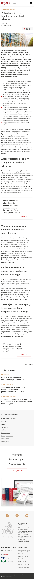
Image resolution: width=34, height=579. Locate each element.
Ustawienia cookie (23, 567)
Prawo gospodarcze (7, 384)
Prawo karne (5, 439)
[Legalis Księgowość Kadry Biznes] (8, 558)
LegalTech (4, 421)
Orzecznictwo (5, 374)
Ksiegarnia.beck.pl (23, 561)
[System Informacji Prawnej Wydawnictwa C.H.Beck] (8, 3)
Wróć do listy (29, 365)
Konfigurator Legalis (24, 551)
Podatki (3, 430)
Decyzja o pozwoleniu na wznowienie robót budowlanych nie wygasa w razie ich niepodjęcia (16, 401)
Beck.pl (20, 553)
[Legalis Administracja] (7, 561)
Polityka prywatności (6, 577)
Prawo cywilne (5, 433)
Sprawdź (24, 216)
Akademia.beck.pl (23, 564)
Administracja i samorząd (8, 9)
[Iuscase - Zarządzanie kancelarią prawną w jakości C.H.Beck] (6, 554)
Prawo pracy (5, 442)
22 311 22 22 (10, 550)
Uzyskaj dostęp (17, 471)
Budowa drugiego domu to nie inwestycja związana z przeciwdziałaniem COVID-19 (13, 389)
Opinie (3, 424)
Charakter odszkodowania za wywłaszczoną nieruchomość (12, 378)
